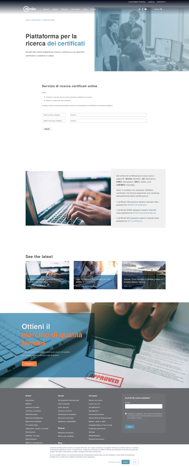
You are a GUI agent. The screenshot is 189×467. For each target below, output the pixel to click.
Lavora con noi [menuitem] (94, 404)
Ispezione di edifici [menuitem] (32, 407)
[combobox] (54, 115)
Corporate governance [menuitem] (97, 428)
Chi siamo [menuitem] (75, 9)
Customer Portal (137, 2)
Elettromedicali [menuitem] (31, 439)
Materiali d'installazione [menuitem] (34, 418)
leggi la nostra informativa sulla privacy (137, 420)
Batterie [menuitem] (28, 404)
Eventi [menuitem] (93, 9)
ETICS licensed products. (144, 212)
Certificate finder (48, 20)
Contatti (161, 2)
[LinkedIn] (139, 9)
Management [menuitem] (94, 411)
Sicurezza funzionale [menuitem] (65, 418)
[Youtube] (146, 9)
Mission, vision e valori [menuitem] (97, 421)
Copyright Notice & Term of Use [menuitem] (100, 425)
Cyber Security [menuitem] (63, 407)
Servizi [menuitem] (46, 9)
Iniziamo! (29, 363)
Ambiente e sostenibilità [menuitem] (67, 421)
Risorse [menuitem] (64, 9)
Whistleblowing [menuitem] (94, 435)
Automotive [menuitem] (30, 400)
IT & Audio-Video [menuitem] (32, 425)
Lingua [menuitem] (151, 2)
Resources (36, 20)
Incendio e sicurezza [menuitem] (33, 411)
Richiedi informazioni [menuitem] (96, 439)
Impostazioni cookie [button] (114, 462)
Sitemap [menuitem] (92, 432)
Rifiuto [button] (135, 462)
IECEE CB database (137, 204)
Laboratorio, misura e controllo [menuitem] (37, 428)
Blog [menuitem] (85, 9)
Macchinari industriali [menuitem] (33, 421)
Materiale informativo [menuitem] (66, 433)
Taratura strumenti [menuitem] (65, 411)
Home (28, 20)
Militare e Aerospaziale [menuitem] (34, 443)
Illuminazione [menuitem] (30, 432)
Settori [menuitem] (55, 9)
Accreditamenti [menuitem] (94, 407)
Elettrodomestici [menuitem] (32, 414)
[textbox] (54, 115)
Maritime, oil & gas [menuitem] (32, 435)
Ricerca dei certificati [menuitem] (66, 436)
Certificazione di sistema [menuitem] (67, 414)
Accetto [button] (125, 462)
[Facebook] (142, 9)
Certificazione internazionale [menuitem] (68, 400)
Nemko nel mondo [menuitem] (95, 400)
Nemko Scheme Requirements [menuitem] (100, 418)
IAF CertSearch (135, 220)
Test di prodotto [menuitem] (64, 404)
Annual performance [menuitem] (96, 414)
